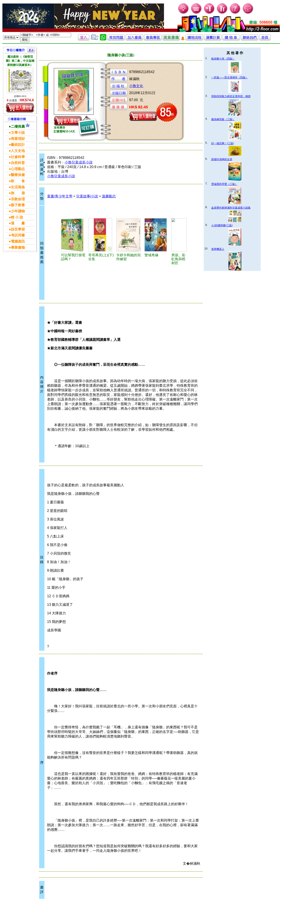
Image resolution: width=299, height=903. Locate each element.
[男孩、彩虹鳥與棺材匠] (178, 234)
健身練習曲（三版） (223, 119)
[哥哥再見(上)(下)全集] (101, 234)
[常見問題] (235, 13)
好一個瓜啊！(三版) (222, 143)
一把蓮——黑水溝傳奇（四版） (229, 77)
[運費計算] (213, 39)
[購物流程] (194, 39)
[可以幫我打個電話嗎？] (74, 234)
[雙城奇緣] (157, 234)
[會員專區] (153, 39)
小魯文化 (136, 86)
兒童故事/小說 (87, 196)
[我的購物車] (196, 13)
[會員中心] (222, 13)
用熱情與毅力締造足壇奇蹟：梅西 (231, 96)
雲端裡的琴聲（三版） (224, 184)
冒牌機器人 (217, 249)
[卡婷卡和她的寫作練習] (129, 234)
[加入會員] (209, 13)
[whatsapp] (103, 39)
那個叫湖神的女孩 (221, 159)
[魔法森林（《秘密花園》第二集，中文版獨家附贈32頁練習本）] (20, 80)
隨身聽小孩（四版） (223, 58)
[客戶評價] (94, 39)
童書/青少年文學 (59, 196)
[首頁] (248, 13)
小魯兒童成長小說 (79, 162)
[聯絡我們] (249, 39)
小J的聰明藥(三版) (222, 225)
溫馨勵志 (109, 196)
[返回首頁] (265, 39)
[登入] (83, 39)
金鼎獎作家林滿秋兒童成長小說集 (231, 207)
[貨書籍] (171, 39)
